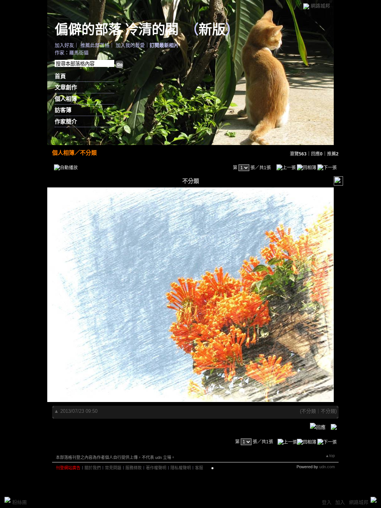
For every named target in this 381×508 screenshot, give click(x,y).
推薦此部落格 (94, 45)
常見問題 (113, 468)
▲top (330, 455)
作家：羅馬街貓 (72, 52)
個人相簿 (66, 99)
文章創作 (66, 87)
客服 (199, 468)
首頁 (60, 76)
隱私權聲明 (180, 468)
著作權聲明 (156, 468)
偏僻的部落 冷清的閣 (117, 29)
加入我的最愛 (130, 45)
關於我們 (92, 468)
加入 (340, 502)
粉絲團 (19, 502)
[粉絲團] (7, 500)
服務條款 (133, 468)
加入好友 (64, 45)
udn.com (327, 466)
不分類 (88, 152)
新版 (212, 29)
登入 (327, 502)
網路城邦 (320, 6)
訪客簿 (63, 110)
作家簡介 (66, 121)
